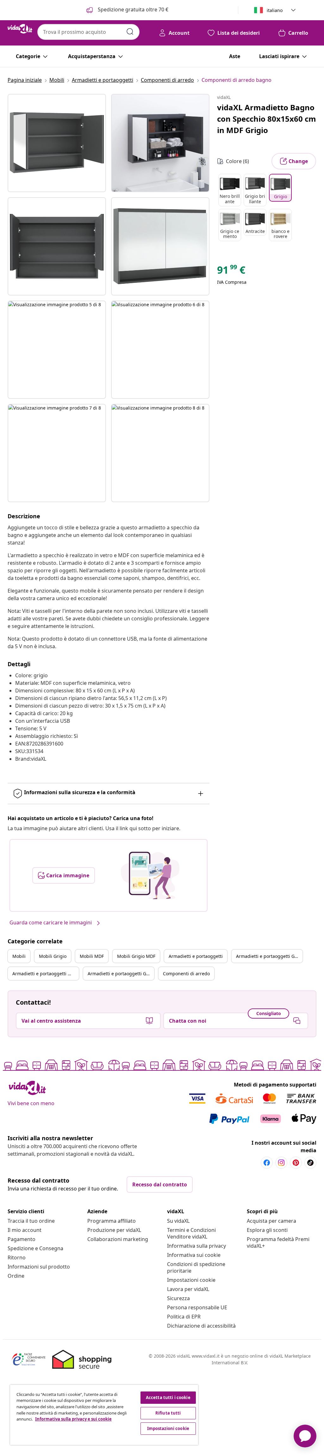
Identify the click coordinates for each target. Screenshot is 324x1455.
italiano (275, 10)
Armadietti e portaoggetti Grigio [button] (269, 956)
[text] (231, 271)
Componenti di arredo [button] (186, 974)
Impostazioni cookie (191, 1279)
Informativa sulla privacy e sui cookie (73, 1419)
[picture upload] (150, 875)
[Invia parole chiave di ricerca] (130, 32)
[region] (104, 1415)
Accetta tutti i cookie (168, 1397)
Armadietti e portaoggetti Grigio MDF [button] (121, 974)
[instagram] (281, 1163)
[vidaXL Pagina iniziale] (20, 28)
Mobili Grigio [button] (52, 956)
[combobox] (88, 32)
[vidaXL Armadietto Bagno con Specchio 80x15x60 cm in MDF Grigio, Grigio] (56, 143)
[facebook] (267, 1163)
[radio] (229, 190)
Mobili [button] (19, 956)
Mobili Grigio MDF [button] (136, 956)
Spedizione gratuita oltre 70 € (132, 9)
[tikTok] (310, 1163)
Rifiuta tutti (168, 1413)
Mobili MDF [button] (92, 956)
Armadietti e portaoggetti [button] (196, 956)
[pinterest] (296, 1163)
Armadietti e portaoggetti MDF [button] (44, 974)
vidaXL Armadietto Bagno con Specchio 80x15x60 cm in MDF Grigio (266, 118)
